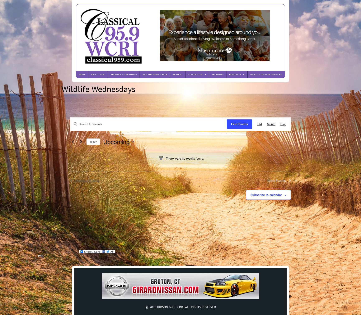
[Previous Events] (72, 141)
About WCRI (98, 74)
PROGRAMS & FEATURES (124, 74)
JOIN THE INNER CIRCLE (154, 74)
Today (93, 141)
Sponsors (218, 74)
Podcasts (235, 74)
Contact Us (195, 74)
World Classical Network (266, 74)
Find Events (239, 124)
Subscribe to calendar (266, 195)
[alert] (181, 158)
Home (82, 74)
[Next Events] (80, 141)
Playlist (178, 74)
